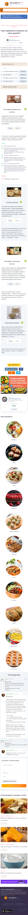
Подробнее (23, 71)
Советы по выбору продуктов (7, 815)
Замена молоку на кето (8, 64)
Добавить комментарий (14, 785)
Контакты (12, 903)
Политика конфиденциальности (20, 904)
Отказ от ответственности (19, 903)
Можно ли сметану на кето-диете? (11, 873)
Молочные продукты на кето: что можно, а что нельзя (14, 819)
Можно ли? (3, 870)
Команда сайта (6, 903)
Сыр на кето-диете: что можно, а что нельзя (14, 846)
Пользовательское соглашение (7, 904)
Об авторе (14, 409)
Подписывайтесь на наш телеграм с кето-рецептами (12, 16)
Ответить (25, 679)
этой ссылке (11, 895)
